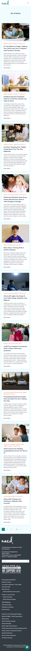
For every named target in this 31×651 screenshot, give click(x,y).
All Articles (7, 392)
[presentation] (15, 32)
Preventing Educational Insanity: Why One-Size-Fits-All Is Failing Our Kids (15, 399)
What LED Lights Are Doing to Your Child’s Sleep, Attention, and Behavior (15, 298)
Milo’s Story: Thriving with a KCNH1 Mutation (14, 249)
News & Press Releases (9, 635)
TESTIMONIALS (6, 602)
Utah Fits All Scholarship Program (12, 614)
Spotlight (18, 245)
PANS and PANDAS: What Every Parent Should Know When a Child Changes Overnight (15, 199)
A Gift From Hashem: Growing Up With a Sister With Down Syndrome (15, 348)
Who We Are (5, 589)
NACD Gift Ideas (6, 623)
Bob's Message (15, 392)
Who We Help (6, 587)
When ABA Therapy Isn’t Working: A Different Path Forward (13, 501)
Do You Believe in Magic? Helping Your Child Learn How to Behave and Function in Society (15, 48)
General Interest (8, 43)
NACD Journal (23, 392)
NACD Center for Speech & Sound (11, 630)
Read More (7, 68)
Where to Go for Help (8, 594)
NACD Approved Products (9, 626)
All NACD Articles (7, 638)
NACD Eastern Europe (9, 599)
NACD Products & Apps (8, 621)
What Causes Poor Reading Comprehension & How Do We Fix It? (15, 451)
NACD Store (5, 619)
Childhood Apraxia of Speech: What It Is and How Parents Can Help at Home (15, 99)
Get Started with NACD (8, 580)
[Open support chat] (27, 647)
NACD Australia (7, 597)
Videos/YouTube (6, 605)
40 (17, 529)
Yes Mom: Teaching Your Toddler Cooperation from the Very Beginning (15, 149)
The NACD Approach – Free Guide (11, 584)
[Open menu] (27, 3)
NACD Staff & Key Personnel (11, 591)
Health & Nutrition (9, 194)
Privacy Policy (6, 609)
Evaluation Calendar (7, 607)
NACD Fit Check (6, 582)
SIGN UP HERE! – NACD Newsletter (12, 616)
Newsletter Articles (19, 43)
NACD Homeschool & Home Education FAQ (14, 628)
